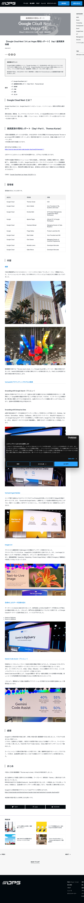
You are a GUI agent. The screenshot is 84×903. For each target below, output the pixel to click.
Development (79, 25)
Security (78, 39)
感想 (14, 92)
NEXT (67, 854)
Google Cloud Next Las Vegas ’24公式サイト (23, 174)
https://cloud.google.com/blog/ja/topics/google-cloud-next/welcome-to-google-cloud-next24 (32, 792)
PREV (3, 854)
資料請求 (64, 3)
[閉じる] (80, 888)
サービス (26, 3)
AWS (77, 17)
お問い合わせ (76, 3)
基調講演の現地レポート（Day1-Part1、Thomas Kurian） (28, 84)
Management (79, 37)
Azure (77, 20)
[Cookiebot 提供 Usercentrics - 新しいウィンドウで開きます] (70, 438)
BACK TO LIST (35, 862)
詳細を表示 (71, 458)
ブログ (37, 3)
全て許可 (66, 464)
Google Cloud (79, 31)
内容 (14, 89)
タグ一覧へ (78, 58)
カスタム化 (41, 464)
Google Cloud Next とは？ (19, 81)
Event (77, 28)
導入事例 (32, 3)
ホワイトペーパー (51, 3)
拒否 (18, 464)
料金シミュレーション (73, 882)
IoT (77, 34)
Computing (79, 23)
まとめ (14, 94)
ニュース (43, 3)
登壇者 (14, 86)
